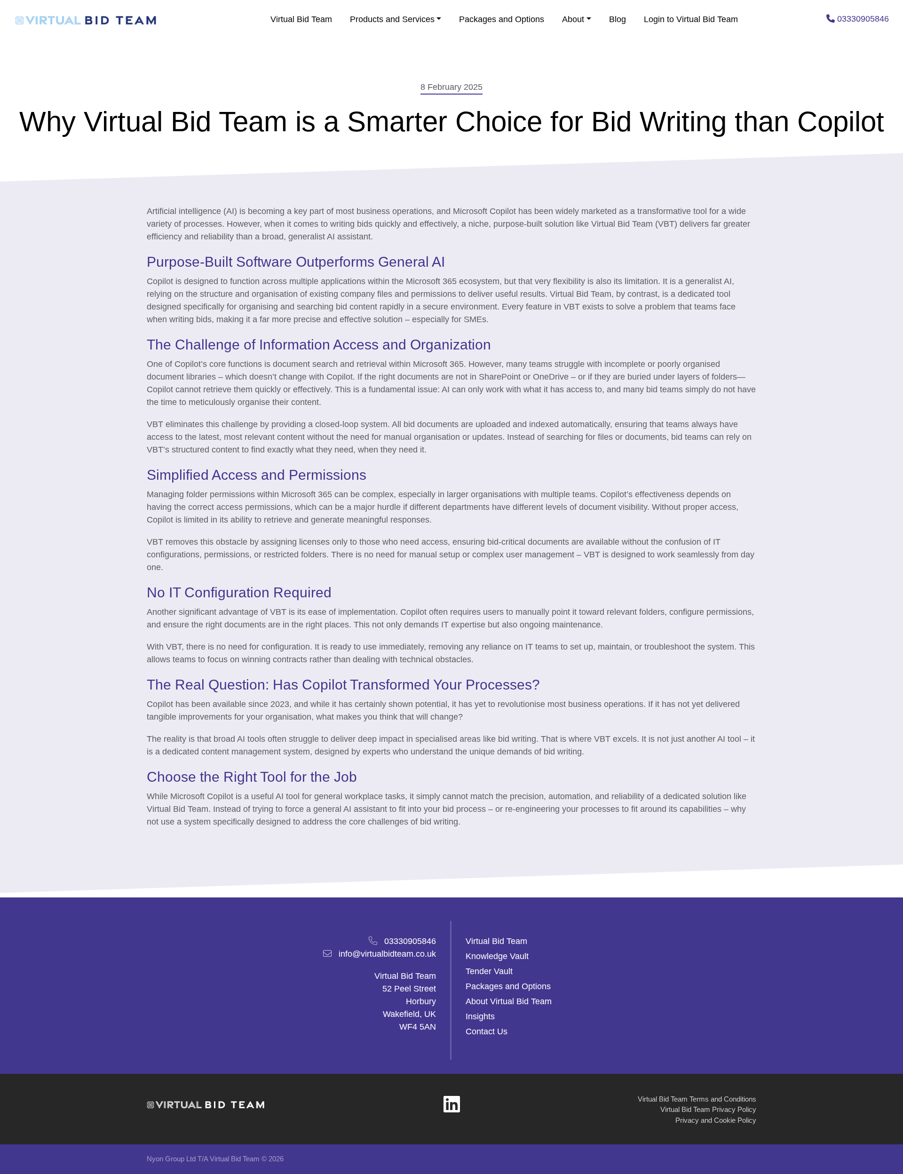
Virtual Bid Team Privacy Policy (708, 1109)
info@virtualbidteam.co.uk (387, 954)
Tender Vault (489, 971)
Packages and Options (501, 19)
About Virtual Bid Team (509, 1001)
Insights (480, 1016)
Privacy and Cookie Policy (715, 1120)
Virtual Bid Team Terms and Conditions (697, 1099)
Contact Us (486, 1031)
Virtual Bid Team (301, 19)
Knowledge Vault (497, 956)
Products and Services (392, 19)
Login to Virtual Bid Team (691, 19)
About (573, 19)
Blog (617, 19)
